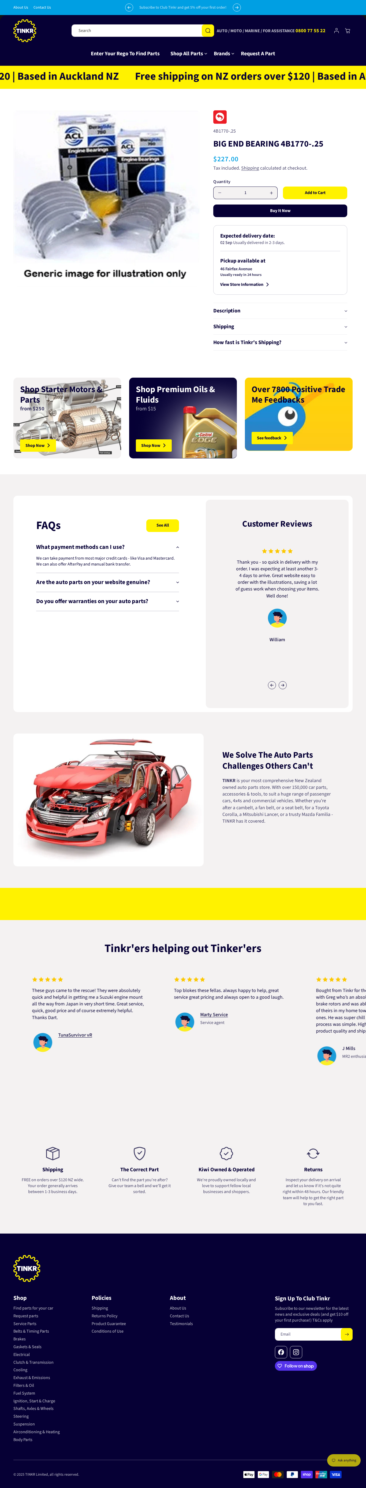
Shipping (250, 168)
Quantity (221, 182)
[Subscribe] (347, 1334)
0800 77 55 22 (311, 30)
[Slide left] (272, 685)
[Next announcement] (237, 7)
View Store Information (241, 284)
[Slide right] (283, 685)
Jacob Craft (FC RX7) (68, 1021)
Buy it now (280, 211)
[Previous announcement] (129, 7)
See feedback (269, 438)
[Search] (208, 30)
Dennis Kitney (204, 1035)
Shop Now (34, 445)
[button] (186, 53)
